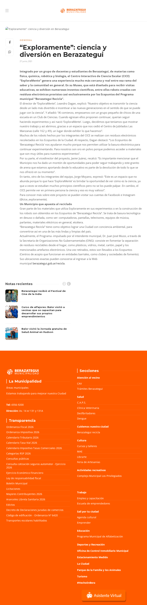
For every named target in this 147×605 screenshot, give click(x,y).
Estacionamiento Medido (92, 557)
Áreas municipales (17, 387)
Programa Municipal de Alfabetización (100, 536)
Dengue (81, 418)
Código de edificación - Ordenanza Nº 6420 (32, 515)
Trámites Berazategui (90, 388)
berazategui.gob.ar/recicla (49, 263)
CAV (79, 383)
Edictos (10, 504)
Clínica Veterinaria (88, 408)
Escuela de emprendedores (93, 503)
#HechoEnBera (86, 582)
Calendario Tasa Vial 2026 (21, 442)
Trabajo (81, 492)
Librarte (82, 457)
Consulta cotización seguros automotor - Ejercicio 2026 (35, 465)
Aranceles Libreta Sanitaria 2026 (25, 499)
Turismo (82, 576)
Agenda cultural (86, 517)
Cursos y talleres (87, 446)
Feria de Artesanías (88, 462)
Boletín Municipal (16, 483)
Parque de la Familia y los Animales (99, 570)
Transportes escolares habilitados (26, 520)
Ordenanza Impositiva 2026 (22, 432)
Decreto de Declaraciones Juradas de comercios (34, 510)
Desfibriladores (86, 413)
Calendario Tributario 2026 (22, 437)
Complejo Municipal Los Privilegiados (99, 476)
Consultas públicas (17, 458)
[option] (38, 315)
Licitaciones (13, 488)
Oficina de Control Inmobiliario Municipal (102, 550)
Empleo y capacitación (90, 498)
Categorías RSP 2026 (18, 453)
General (26, 40)
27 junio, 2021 (26, 61)
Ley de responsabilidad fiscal (23, 478)
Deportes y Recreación (91, 544)
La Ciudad (83, 563)
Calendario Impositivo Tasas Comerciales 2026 (34, 448)
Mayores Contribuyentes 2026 (24, 494)
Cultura (81, 440)
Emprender (84, 522)
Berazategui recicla (88, 432)
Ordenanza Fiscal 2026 (20, 427)
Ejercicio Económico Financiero (24, 472)
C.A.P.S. (81, 402)
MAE (79, 451)
